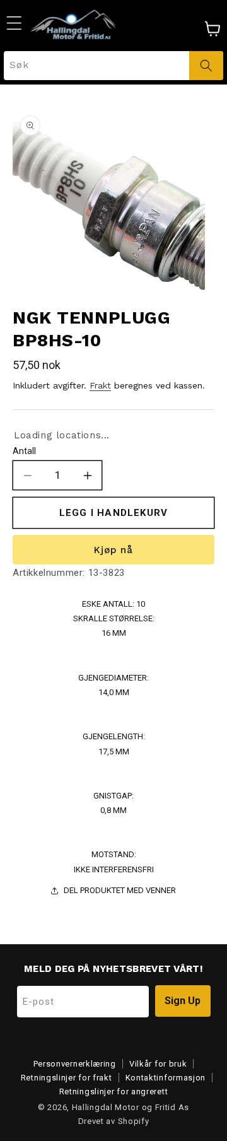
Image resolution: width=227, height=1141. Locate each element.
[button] (14, 23)
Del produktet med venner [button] (120, 890)
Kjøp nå (113, 550)
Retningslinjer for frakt (66, 1077)
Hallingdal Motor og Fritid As (130, 1107)
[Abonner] (183, 1001)
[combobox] (113, 65)
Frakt (100, 385)
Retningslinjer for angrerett (113, 1091)
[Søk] (206, 65)
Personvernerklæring (74, 1063)
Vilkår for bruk (158, 1063)
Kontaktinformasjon (165, 1077)
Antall (24, 451)
